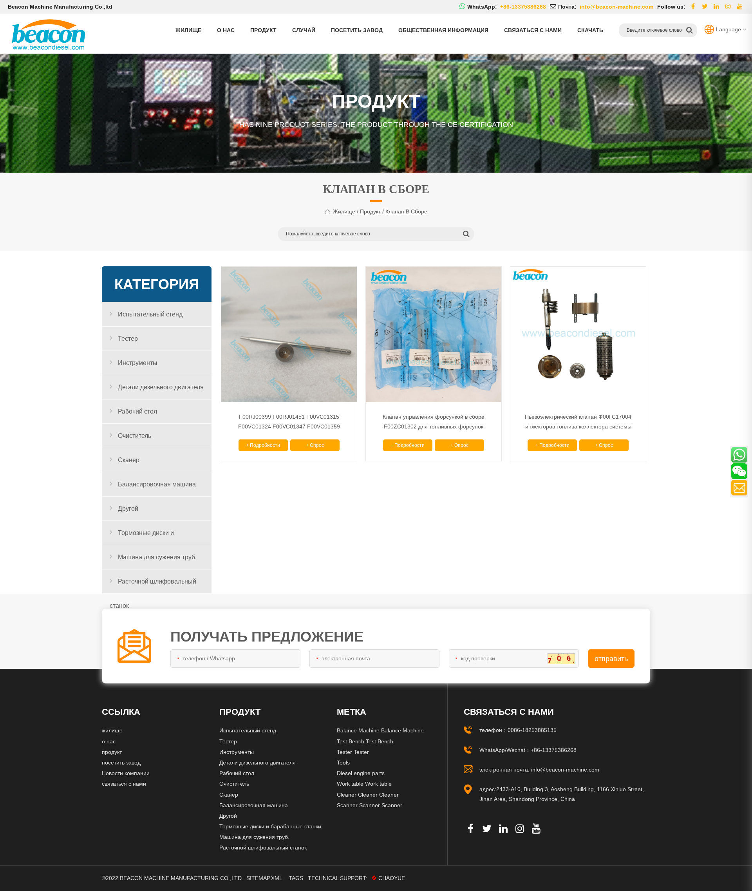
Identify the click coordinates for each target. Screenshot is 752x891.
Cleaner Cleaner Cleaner (368, 795)
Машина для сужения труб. (157, 557)
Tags (296, 878)
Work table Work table (364, 784)
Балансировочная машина (157, 484)
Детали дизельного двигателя (161, 387)
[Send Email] (739, 487)
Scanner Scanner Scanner (369, 805)
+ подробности (263, 445)
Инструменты (137, 363)
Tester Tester (353, 752)
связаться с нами (533, 30)
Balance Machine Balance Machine (380, 730)
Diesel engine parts (361, 773)
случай (303, 30)
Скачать (590, 30)
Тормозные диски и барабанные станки (142, 537)
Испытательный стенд (150, 314)
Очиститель (134, 435)
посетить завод (357, 30)
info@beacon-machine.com (565, 769)
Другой (128, 508)
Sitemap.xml (264, 878)
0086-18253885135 (532, 730)
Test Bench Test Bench (365, 741)
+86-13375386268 (554, 750)
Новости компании (126, 773)
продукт (263, 30)
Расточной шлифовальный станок (153, 586)
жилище (344, 211)
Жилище (188, 30)
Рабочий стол (137, 411)
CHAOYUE (391, 878)
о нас (226, 30)
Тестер (128, 338)
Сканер (128, 460)
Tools (343, 762)
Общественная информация (443, 30)
